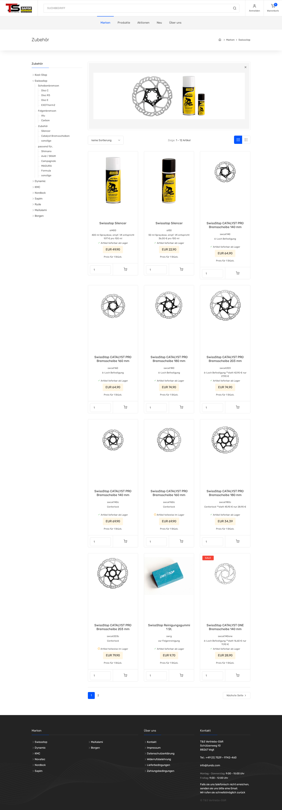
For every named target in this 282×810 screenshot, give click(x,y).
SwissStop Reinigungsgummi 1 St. (169, 627)
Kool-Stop (41, 75)
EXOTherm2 (48, 105)
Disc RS (45, 95)
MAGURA (46, 165)
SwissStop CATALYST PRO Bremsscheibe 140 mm (225, 225)
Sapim (38, 198)
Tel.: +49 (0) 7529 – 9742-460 (218, 757)
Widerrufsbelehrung (159, 759)
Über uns (175, 22)
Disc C (45, 90)
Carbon (45, 120)
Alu (43, 115)
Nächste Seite (235, 695)
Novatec (40, 759)
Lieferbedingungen (158, 765)
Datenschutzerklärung (160, 753)
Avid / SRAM (48, 156)
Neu (159, 22)
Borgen (39, 216)
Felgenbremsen (47, 110)
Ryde (38, 204)
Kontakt (151, 742)
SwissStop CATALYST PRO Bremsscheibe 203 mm (225, 359)
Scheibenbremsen (48, 85)
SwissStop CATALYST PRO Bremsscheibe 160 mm (112, 359)
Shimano (46, 151)
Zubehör (43, 126)
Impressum (154, 747)
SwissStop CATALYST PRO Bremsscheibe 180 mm (169, 359)
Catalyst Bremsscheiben (55, 135)
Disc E (44, 100)
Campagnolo (48, 161)
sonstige (46, 140)
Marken (105, 22)
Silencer (45, 130)
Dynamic (40, 181)
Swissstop (244, 39)
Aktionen (143, 22)
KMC (37, 187)
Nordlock (40, 192)
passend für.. (45, 146)
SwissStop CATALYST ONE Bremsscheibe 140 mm (225, 627)
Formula (46, 170)
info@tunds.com (210, 765)
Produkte (124, 22)
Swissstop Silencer (112, 223)
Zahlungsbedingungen (160, 771)
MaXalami (41, 210)
